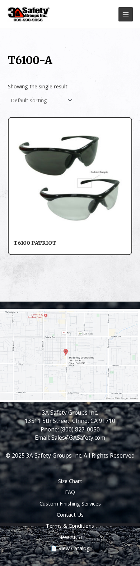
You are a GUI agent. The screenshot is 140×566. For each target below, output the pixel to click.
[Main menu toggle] (125, 14)
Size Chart (70, 480)
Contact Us (70, 514)
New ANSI (70, 537)
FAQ (70, 492)
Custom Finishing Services (70, 503)
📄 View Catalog (70, 548)
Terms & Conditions (70, 525)
